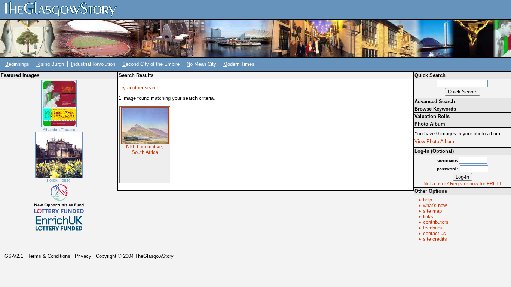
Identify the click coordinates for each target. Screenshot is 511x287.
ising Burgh (50, 64)
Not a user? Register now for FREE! (462, 183)
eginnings (17, 64)
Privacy (83, 256)
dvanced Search (434, 101)
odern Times (238, 64)
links (428, 216)
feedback (433, 228)
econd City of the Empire (151, 64)
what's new (435, 205)
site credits (435, 239)
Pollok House (59, 180)
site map (432, 211)
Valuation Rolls (432, 116)
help (427, 200)
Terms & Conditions (49, 256)
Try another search (139, 87)
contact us (434, 233)
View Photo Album (434, 141)
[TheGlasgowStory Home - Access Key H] (62, 9)
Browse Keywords (435, 109)
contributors (436, 222)
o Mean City (201, 64)
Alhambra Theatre (59, 129)
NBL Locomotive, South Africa (144, 149)
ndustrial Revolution (93, 64)
